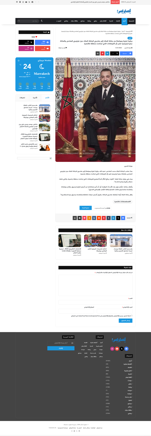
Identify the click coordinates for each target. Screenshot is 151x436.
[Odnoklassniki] (89, 218)
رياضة (89, 21)
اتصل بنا (79, 428)
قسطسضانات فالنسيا (122, 201)
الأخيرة (35, 98)
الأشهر (47, 98)
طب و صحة (128, 397)
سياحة (130, 390)
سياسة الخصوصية (63, 428)
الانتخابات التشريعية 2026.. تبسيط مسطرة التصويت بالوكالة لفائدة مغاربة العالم (70, 251)
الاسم (130, 298)
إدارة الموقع (72, 428)
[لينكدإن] (107, 53)
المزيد (59, 21)
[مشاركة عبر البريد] (80, 218)
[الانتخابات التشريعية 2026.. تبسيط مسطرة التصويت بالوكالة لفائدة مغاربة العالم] (69, 240)
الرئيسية (131, 21)
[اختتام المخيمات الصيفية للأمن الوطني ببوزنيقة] (95, 240)
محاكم (130, 407)
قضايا (130, 400)
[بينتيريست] (102, 53)
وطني (66, 21)
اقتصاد (118, 21)
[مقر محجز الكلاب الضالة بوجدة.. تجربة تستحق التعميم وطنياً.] (121, 240)
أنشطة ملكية (128, 364)
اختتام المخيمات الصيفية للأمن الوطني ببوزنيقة (97, 250)
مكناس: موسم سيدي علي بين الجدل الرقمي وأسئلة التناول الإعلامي (90, 2)
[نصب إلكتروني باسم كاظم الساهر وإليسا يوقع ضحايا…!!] (44, 147)
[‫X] (118, 218)
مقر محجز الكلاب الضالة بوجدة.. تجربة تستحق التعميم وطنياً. (122, 250)
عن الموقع (99, 428)
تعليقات (22, 98)
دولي (95, 21)
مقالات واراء (74, 21)
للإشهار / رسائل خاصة (89, 428)
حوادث (130, 381)
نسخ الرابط (85, 208)
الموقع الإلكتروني (89, 307)
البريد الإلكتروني (127, 307)
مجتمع (83, 21)
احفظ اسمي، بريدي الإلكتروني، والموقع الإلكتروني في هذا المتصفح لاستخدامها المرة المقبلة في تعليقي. (101, 316)
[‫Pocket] (84, 218)
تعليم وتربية (128, 371)
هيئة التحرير (127, 48)
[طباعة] (98, 53)
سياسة (129, 394)
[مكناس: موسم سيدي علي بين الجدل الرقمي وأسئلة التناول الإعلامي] (44, 127)
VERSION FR (52, 428)
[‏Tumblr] (109, 218)
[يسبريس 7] (124, 11)
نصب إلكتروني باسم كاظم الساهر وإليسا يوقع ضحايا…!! (28, 145)
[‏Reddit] (99, 218)
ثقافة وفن (103, 21)
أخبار (124, 21)
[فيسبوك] (123, 218)
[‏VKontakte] (94, 218)
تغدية (111, 21)
